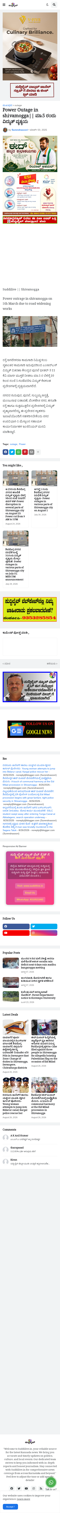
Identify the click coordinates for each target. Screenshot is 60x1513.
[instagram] (44, 933)
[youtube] (16, 933)
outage (18, 105)
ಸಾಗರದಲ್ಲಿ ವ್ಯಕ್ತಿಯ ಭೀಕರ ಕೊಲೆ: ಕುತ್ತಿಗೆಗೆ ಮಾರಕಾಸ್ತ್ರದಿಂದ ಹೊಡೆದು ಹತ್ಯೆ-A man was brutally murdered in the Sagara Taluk (28, 827)
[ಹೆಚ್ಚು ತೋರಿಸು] (38, 452)
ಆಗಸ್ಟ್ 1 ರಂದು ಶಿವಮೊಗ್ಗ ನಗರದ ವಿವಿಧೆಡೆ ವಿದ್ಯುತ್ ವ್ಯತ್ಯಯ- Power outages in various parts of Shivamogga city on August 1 (43, 500)
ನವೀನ (7, 663)
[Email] (31, 452)
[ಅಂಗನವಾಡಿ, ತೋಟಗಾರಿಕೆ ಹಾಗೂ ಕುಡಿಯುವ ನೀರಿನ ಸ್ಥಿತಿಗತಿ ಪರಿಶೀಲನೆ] (11, 982)
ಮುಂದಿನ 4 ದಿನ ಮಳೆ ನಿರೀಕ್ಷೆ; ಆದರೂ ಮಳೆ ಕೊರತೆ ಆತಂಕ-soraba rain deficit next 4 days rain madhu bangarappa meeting (38, 964)
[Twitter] (12, 452)
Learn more (23, 1500)
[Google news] (44, 939)
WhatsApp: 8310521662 (30, 899)
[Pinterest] (25, 452)
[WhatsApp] (18, 452)
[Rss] (16, 939)
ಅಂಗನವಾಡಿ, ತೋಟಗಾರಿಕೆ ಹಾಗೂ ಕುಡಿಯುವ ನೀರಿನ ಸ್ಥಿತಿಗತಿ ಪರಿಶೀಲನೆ (37, 980)
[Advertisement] (30, 254)
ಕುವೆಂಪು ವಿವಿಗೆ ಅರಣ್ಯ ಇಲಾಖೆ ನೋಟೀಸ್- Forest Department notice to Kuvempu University (38, 995)
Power (22, 444)
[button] (4, 5)
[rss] (41, 1488)
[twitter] (44, 926)
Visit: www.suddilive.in (30, 885)
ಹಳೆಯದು (51, 663)
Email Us (30, 892)
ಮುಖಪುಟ (7, 105)
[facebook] (16, 926)
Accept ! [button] (10, 1506)
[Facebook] (5, 452)
